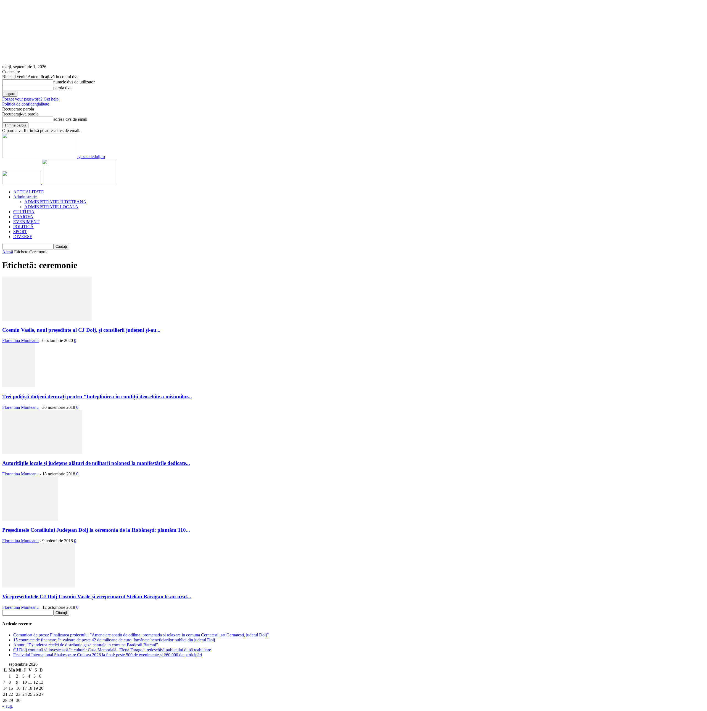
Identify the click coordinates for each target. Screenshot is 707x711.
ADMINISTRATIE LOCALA (51, 206)
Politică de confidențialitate (25, 104)
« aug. (7, 706)
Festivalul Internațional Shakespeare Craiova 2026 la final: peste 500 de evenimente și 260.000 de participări (107, 654)
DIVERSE (22, 236)
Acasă (7, 251)
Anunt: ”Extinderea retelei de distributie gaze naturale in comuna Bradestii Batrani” (85, 644)
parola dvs (62, 87)
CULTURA (24, 211)
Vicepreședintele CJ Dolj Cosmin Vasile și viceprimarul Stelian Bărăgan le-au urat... (96, 596)
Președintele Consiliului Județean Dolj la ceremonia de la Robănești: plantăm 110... (96, 530)
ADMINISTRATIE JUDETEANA (55, 201)
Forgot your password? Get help (30, 99)
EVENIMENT (26, 221)
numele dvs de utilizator (74, 82)
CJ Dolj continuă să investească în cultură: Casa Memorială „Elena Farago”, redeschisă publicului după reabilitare (112, 649)
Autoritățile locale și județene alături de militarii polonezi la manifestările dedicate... (96, 463)
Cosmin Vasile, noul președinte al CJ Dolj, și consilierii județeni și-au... (81, 330)
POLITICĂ (23, 226)
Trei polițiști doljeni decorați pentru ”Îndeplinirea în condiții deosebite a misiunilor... (97, 396)
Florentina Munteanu (20, 340)
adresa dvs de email (70, 119)
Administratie (25, 196)
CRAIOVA (23, 216)
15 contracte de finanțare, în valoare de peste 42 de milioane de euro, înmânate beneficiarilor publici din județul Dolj (114, 640)
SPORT (20, 231)
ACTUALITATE (28, 191)
